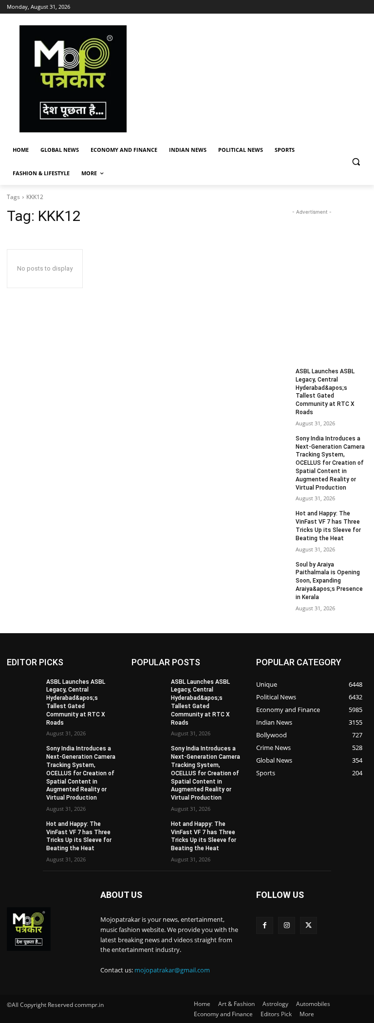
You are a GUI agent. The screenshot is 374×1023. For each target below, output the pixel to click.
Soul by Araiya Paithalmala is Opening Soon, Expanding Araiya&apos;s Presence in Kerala (329, 581)
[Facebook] (264, 925)
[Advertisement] (253, 79)
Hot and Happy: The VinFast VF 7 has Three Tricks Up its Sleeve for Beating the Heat (79, 836)
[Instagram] (286, 925)
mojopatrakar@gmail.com (172, 970)
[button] (355, 161)
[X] (308, 925)
